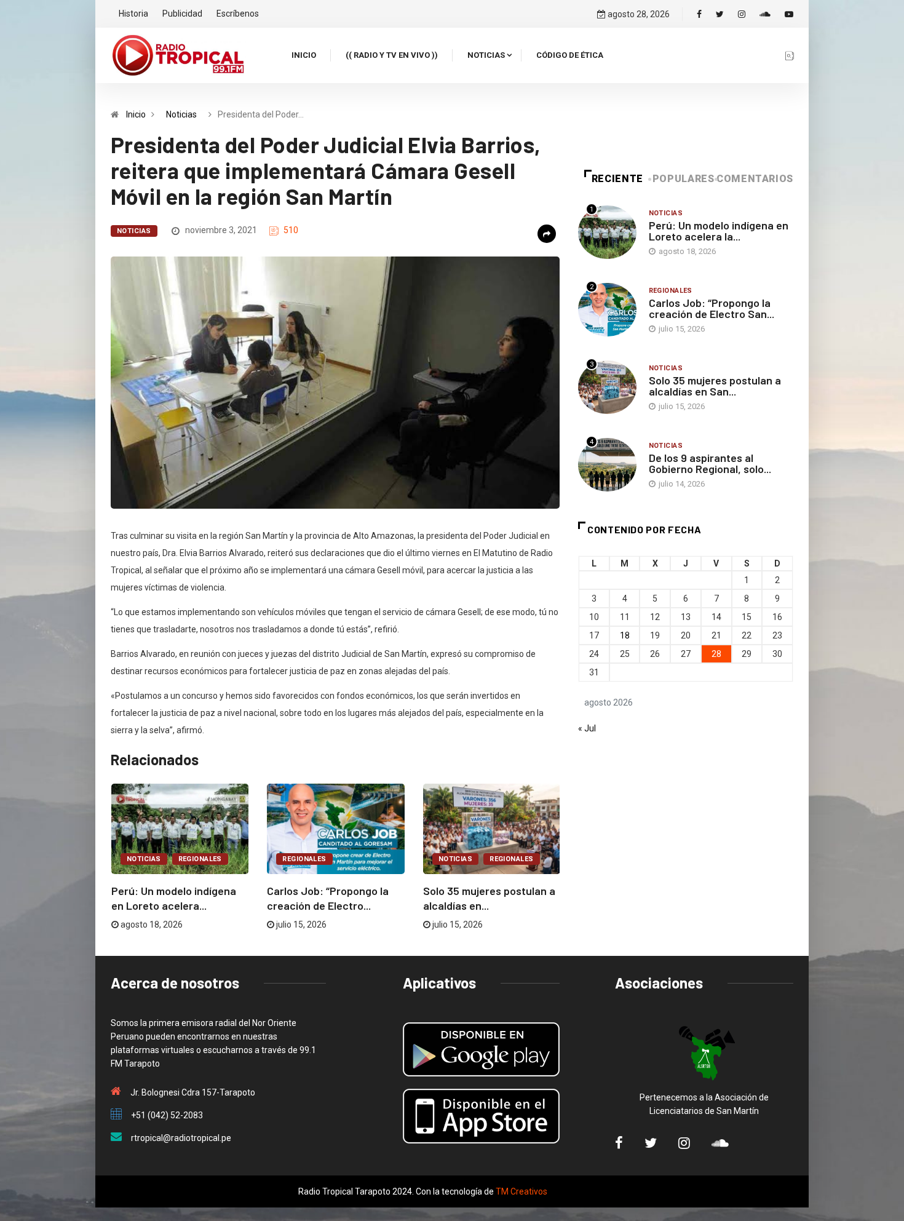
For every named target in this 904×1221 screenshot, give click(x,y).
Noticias (486, 55)
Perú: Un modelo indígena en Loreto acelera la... (718, 230)
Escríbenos (237, 13)
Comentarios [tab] (754, 179)
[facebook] (699, 14)
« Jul (587, 728)
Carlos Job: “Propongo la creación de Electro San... (711, 308)
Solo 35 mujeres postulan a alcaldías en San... (715, 385)
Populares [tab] (683, 179)
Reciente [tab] (617, 179)
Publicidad (182, 13)
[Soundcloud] (765, 14)
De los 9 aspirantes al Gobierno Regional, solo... (710, 463)
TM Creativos (521, 1191)
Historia (133, 13)
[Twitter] (720, 14)
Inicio (303, 55)
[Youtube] (789, 14)
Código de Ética (569, 55)
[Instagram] (741, 14)
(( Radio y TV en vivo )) (392, 55)
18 (625, 635)
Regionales (200, 859)
